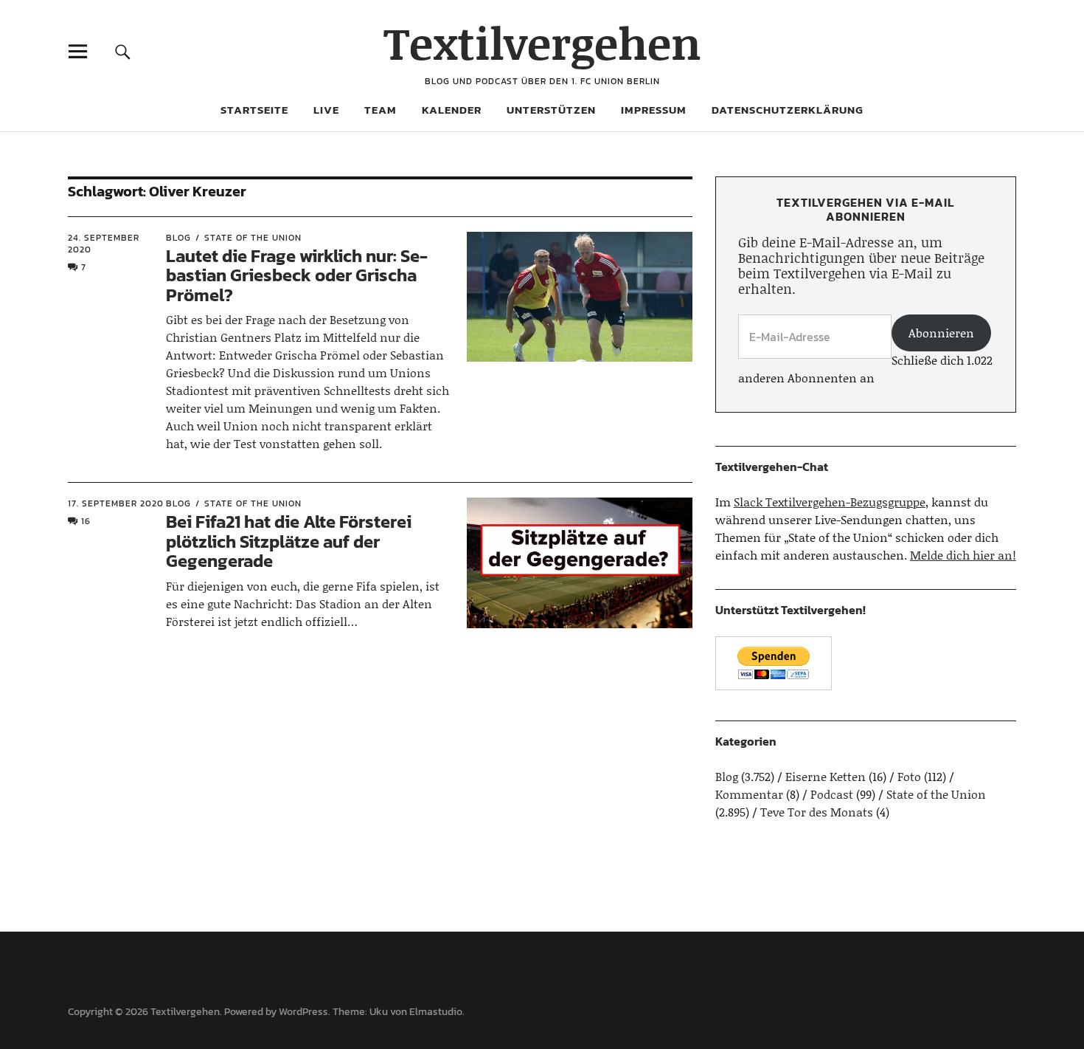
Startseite (254, 109)
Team (380, 109)
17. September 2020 (116, 503)
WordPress (303, 1011)
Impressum (654, 109)
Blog (178, 237)
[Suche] (122, 51)
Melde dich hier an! (963, 554)
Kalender (452, 109)
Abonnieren (941, 332)
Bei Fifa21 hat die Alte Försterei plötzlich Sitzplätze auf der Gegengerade (288, 541)
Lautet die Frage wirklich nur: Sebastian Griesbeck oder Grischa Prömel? (297, 275)
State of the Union (253, 237)
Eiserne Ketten (825, 776)
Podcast (831, 793)
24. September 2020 (103, 243)
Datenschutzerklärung (788, 109)
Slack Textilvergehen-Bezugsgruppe (829, 501)
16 (86, 521)
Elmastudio (435, 1011)
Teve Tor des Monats (816, 811)
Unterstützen (551, 109)
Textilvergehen (542, 42)
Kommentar (749, 793)
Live (326, 109)
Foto (909, 776)
